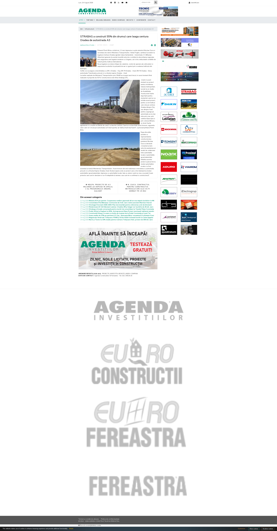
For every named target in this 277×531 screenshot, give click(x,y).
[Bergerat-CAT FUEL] (189, 104)
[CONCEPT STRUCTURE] (189, 230)
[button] (194, 3)
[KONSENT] (169, 142)
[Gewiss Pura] (189, 205)
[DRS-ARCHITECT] (169, 204)
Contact (151, 20)
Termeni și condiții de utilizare (88, 519)
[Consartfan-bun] (189, 129)
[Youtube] (122, 3)
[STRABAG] (189, 91)
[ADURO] (169, 167)
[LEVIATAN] (169, 217)
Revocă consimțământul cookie (90, 525)
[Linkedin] (115, 3)
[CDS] (189, 180)
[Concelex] (180, 42)
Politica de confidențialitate (110, 519)
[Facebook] (111, 3)
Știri (81, 20)
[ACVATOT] (169, 92)
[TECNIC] (158, 11)
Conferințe (141, 20)
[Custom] (118, 3)
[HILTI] (180, 54)
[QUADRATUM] (169, 230)
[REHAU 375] (180, 65)
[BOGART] (169, 180)
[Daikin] (169, 104)
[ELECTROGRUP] (189, 192)
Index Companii (118, 20)
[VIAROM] (189, 167)
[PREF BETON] (180, 31)
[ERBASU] (189, 142)
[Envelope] (126, 3)
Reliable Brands (103, 20)
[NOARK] (169, 154)
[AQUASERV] (169, 192)
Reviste (129, 20)
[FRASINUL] (189, 154)
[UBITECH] (169, 117)
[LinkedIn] (155, 45)
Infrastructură (87, 45)
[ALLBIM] (180, 76)
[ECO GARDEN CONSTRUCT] (189, 117)
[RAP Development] (189, 217)
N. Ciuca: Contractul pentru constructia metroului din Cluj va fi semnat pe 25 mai (137, 188)
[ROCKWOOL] (169, 129)
